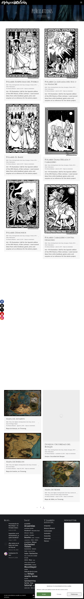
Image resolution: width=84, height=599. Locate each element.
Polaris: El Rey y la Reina (19, 308)
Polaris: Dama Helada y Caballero (57, 160)
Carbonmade (48, 531)
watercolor (27, 588)
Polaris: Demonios (16, 232)
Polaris (32, 84)
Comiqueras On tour (13, 554)
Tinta (31, 583)
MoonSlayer (65, 494)
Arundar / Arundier (29, 535)
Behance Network (49, 528)
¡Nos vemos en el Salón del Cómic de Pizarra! (14, 545)
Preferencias (74, 594)
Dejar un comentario (29, 88)
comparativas (27, 540)
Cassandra (37, 537)
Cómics (36, 540)
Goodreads (47, 538)
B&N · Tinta (8, 84)
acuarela (27, 524)
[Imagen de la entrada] (5, 524)
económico (27, 542)
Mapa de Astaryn (15, 419)
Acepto (44, 594)
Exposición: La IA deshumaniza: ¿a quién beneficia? (14, 535)
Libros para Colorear (29, 562)
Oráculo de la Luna (30, 571)
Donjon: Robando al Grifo (59, 376)
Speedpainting (30, 581)
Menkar (34, 564)
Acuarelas (29, 526)
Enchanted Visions (29, 545)
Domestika (47, 536)
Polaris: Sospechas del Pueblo (22, 81)
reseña (27, 576)
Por (11, 88)
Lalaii (34, 560)
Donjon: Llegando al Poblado (18, 374)
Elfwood (34, 542)
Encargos (27, 84)
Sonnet (26, 578)
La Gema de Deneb (54, 494)
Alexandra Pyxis (36, 530)
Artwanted (47, 526)
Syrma (26, 583)
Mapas (16, 423)
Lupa (20, 53)
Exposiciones (27, 549)
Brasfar (33, 537)
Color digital (48, 318)
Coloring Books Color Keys (18, 84)
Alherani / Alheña (28, 533)
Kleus (30, 560)
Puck (25, 574)
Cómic (32, 540)
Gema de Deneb (31, 551)
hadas (26, 553)
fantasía (34, 549)
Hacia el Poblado (54, 315)
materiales (28, 565)
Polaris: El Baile (14, 157)
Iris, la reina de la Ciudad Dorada (30, 556)
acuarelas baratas (28, 528)
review (34, 576)
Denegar (59, 594)
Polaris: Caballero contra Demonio (59, 238)
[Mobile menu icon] (81, 2)
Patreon (46, 541)
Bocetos (27, 537)
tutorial (28, 585)
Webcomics (34, 588)
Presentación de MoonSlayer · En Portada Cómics (14, 526)
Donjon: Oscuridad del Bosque (58, 445)
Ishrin (26, 560)
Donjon (66, 318)
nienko (26, 569)
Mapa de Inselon (15, 461)
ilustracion (33, 553)
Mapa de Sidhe (52, 489)
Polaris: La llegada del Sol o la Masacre (60, 83)
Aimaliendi (27, 530)
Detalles (25, 53)
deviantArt (47, 533)
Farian (25, 551)
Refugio (31, 574)
